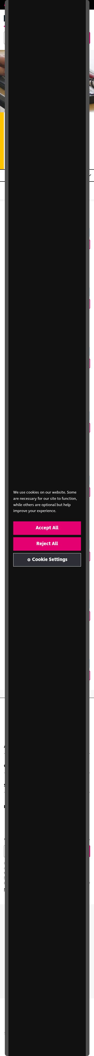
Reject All (47, 544)
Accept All (47, 528)
